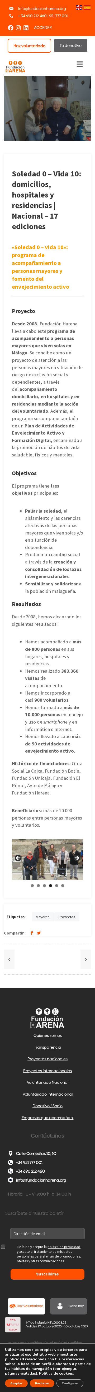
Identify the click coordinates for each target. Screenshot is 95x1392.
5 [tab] (56, 885)
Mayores (43, 916)
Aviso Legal (17, 1343)
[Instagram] (18, 28)
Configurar (70, 1383)
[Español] (87, 7)
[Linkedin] (26, 28)
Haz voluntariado (30, 1306)
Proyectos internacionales (47, 1070)
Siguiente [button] (76, 858)
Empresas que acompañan (48, 1117)
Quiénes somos (48, 1035)
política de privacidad (64, 1247)
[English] (79, 7)
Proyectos (67, 916)
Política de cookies (56, 1373)
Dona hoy (76, 1306)
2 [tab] (38, 885)
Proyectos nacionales (47, 1059)
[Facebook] (10, 28)
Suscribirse (47, 1274)
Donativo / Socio (47, 1106)
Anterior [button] (18, 858)
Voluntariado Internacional (48, 1094)
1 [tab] (32, 885)
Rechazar (42, 1383)
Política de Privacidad (48, 1343)
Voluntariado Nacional (47, 1082)
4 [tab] (50, 885)
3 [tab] (44, 885)
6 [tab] (62, 885)
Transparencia (47, 1047)
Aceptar (16, 1383)
